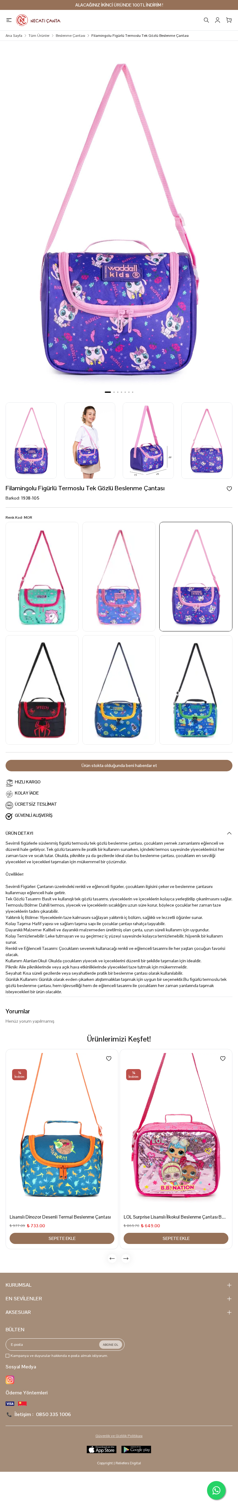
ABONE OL (110, 1345)
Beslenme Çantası (70, 35)
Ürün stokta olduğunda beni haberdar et (119, 765)
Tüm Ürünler (39, 35)
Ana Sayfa (14, 35)
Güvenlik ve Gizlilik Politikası (119, 1435)
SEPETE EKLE (62, 1238)
